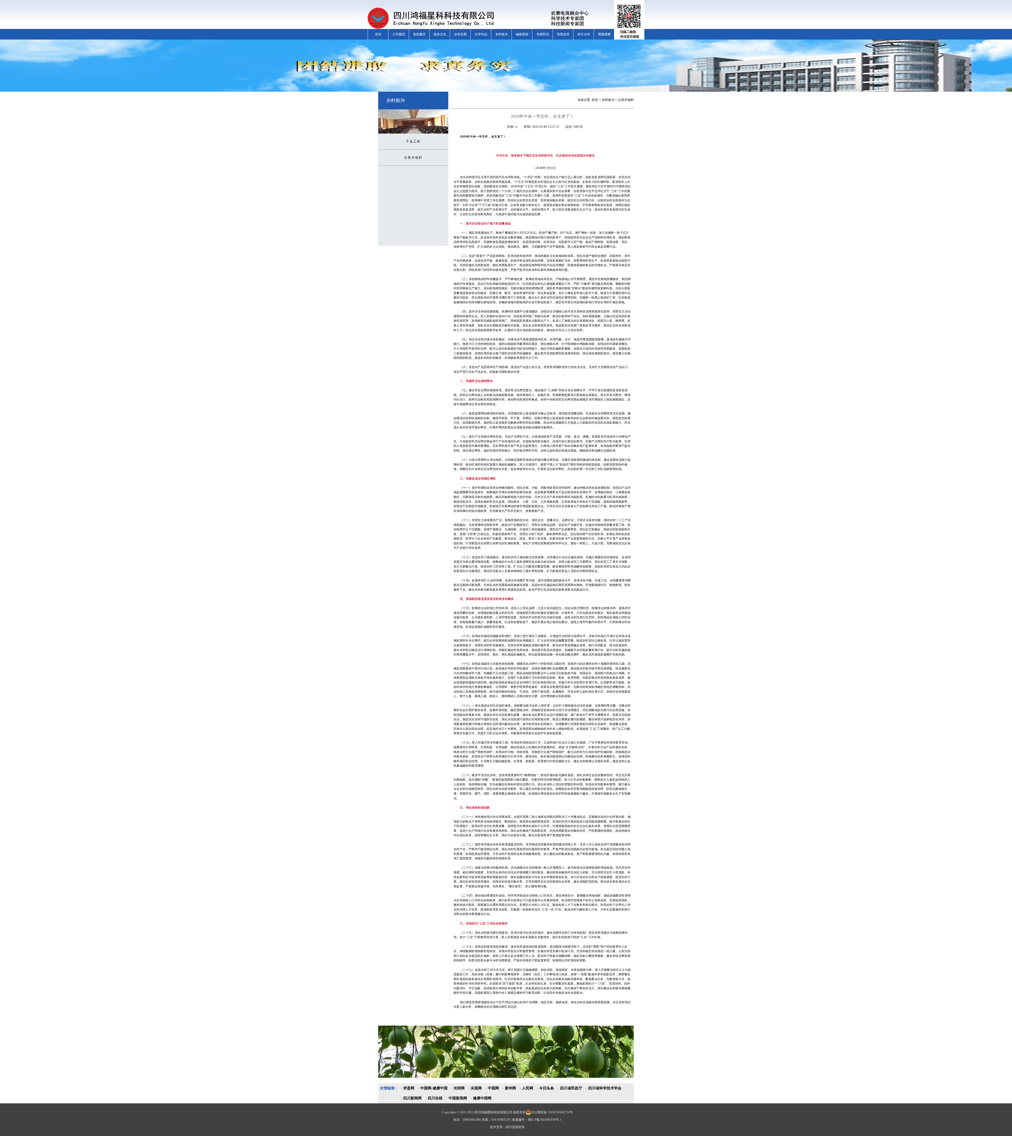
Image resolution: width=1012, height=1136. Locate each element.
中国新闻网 (458, 1098)
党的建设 (419, 34)
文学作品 (481, 34)
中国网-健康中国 (433, 1088)
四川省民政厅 (571, 1088)
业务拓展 (460, 34)
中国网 (493, 1088)
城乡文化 (440, 34)
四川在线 (435, 1098)
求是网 (408, 1088)
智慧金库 (563, 34)
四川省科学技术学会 (604, 1088)
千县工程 (413, 141)
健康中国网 (482, 1098)
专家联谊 (542, 34)
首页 (378, 34)
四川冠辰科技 (515, 1127)
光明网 (459, 1088)
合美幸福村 (413, 157)
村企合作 (583, 34)
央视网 (476, 1088)
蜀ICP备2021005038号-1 (544, 1120)
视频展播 (604, 34)
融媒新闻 (522, 34)
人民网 (527, 1088)
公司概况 (398, 34)
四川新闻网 (412, 1098)
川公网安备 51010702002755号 (552, 1112)
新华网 (510, 1088)
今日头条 (546, 1088)
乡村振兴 (501, 34)
